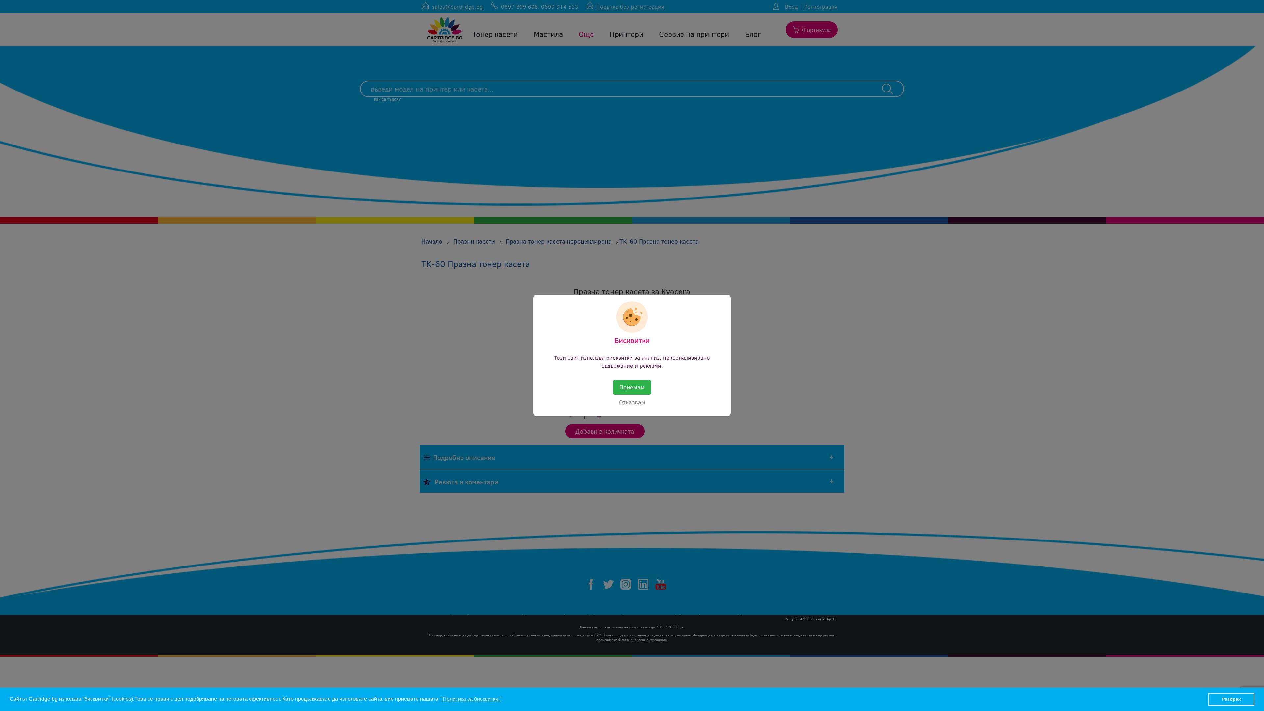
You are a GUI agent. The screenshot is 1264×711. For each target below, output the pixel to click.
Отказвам (632, 402)
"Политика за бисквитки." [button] (471, 699)
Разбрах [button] (1231, 699)
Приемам (632, 387)
